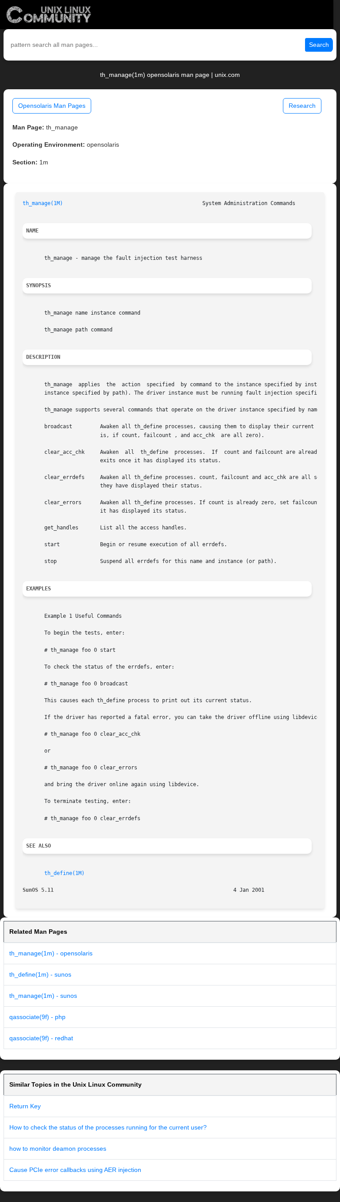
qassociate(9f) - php (37, 1016)
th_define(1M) (64, 873)
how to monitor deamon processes (57, 1148)
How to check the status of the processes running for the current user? (108, 1127)
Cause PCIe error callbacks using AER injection (75, 1169)
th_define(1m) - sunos (40, 974)
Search (319, 44)
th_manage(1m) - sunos (43, 995)
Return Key (25, 1106)
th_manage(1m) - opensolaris (51, 953)
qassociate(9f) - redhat (41, 1038)
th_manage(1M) (43, 203)
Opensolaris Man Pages (51, 105)
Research (302, 105)
